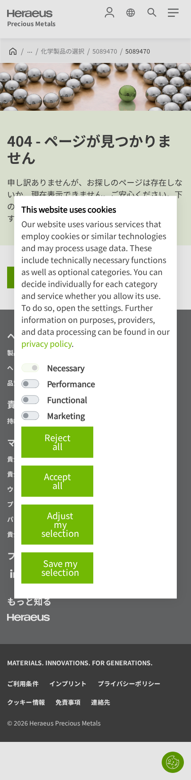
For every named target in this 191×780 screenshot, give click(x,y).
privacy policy (46, 343)
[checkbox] (30, 367)
